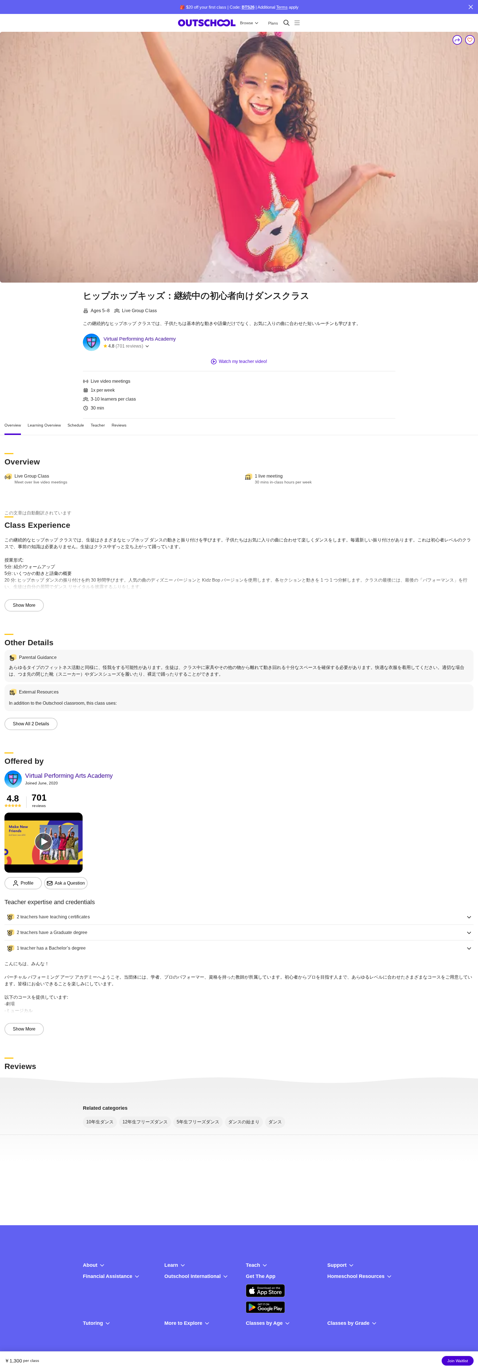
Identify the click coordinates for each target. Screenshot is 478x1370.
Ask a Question (70, 883)
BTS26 (248, 7)
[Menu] (297, 23)
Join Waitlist (457, 1361)
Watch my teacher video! (243, 361)
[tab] (12, 425)
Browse (246, 23)
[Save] (470, 40)
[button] (239, 917)
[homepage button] (207, 23)
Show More (24, 605)
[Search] (286, 22)
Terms (282, 7)
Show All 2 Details (31, 723)
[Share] (457, 40)
